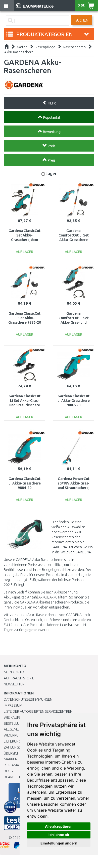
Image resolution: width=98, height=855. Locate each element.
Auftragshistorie (19, 678)
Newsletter (14, 684)
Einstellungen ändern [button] (58, 843)
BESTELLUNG (14, 723)
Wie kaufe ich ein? (19, 717)
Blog (8, 771)
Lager (51, 173)
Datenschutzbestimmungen (28, 699)
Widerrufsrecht (18, 735)
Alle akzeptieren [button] (59, 826)
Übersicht (12, 753)
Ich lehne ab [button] (58, 834)
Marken (10, 759)
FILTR (51, 103)
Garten (22, 47)
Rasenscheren (74, 47)
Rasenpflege (45, 47)
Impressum (13, 705)
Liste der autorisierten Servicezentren (38, 711)
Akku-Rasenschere (18, 52)
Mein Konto (14, 672)
